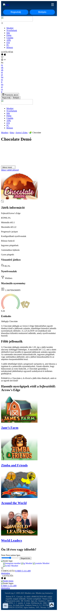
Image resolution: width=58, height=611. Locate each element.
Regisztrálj (16, 12)
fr (1, 82)
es (2, 79)
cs (2, 89)
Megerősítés (25, 558)
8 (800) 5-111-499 (23, 571)
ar (2, 87)
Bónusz (9, 47)
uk (2, 67)
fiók (8, 33)
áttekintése (5, 573)
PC (7, 45)
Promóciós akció (11, 95)
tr (1, 92)
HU (5, 606)
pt (2, 72)
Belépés (42, 12)
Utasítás (9, 38)
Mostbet (9, 28)
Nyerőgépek (11, 30)
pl (2, 75)
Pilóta (8, 35)
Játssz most (7, 167)
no (2, 84)
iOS (8, 42)
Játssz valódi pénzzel (10, 170)
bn (2, 77)
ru (2, 65)
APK (8, 40)
